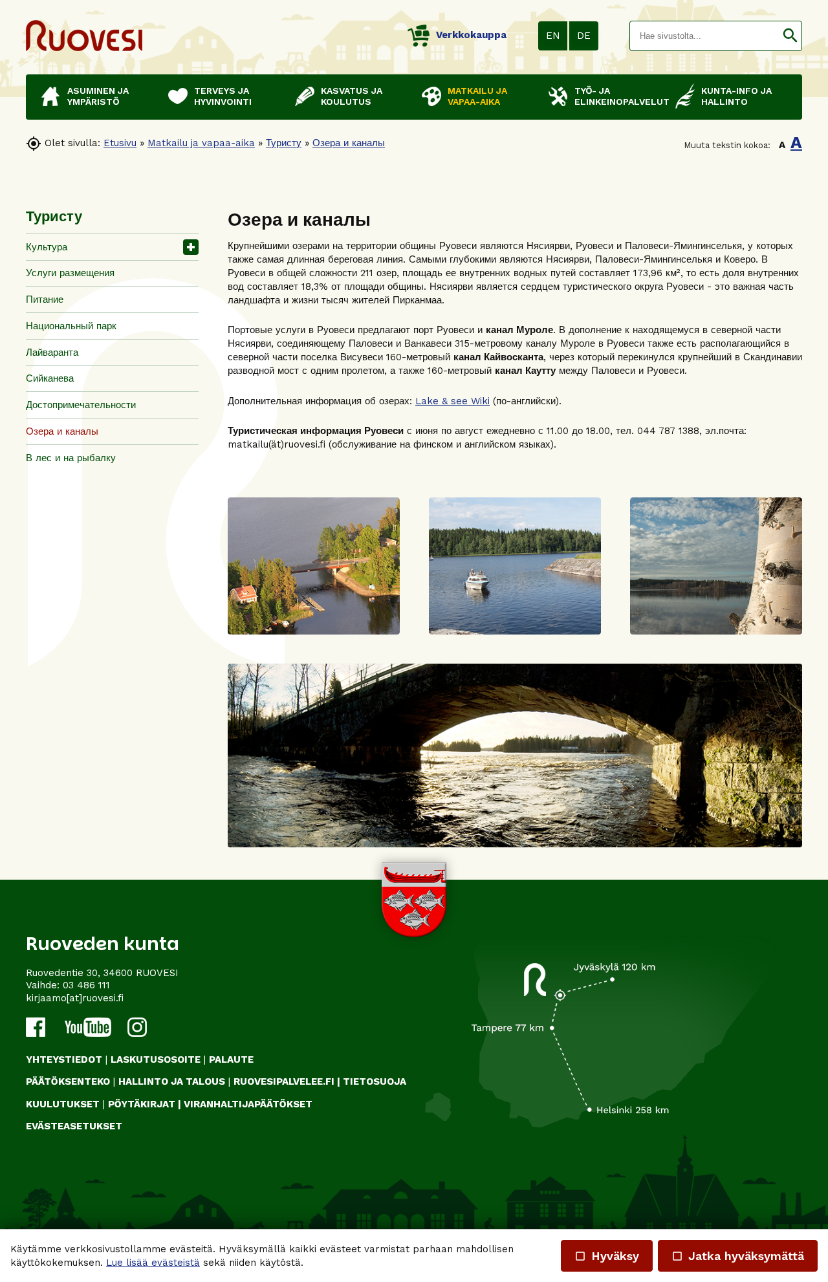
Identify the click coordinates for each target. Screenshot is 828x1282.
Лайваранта (52, 352)
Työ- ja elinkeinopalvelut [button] (618, 96)
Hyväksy (606, 1256)
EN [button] (553, 35)
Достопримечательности (81, 405)
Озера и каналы (348, 143)
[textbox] (704, 35)
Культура (46, 247)
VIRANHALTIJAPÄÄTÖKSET (248, 1104)
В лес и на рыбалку (71, 458)
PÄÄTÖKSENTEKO (68, 1081)
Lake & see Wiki (452, 401)
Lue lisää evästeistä (153, 1262)
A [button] (782, 145)
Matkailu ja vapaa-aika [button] (477, 96)
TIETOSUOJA (374, 1081)
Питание (44, 299)
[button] (790, 36)
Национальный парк (71, 326)
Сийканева (50, 378)
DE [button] (584, 35)
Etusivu (120, 143)
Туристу (283, 143)
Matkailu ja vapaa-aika (201, 143)
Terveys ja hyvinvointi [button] (223, 96)
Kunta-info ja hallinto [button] (736, 96)
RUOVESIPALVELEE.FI (284, 1081)
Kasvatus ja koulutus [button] (351, 96)
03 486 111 (86, 985)
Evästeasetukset (74, 1126)
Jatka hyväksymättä (737, 1256)
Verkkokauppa (471, 35)
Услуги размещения (70, 273)
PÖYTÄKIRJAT (141, 1104)
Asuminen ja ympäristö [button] (98, 96)
